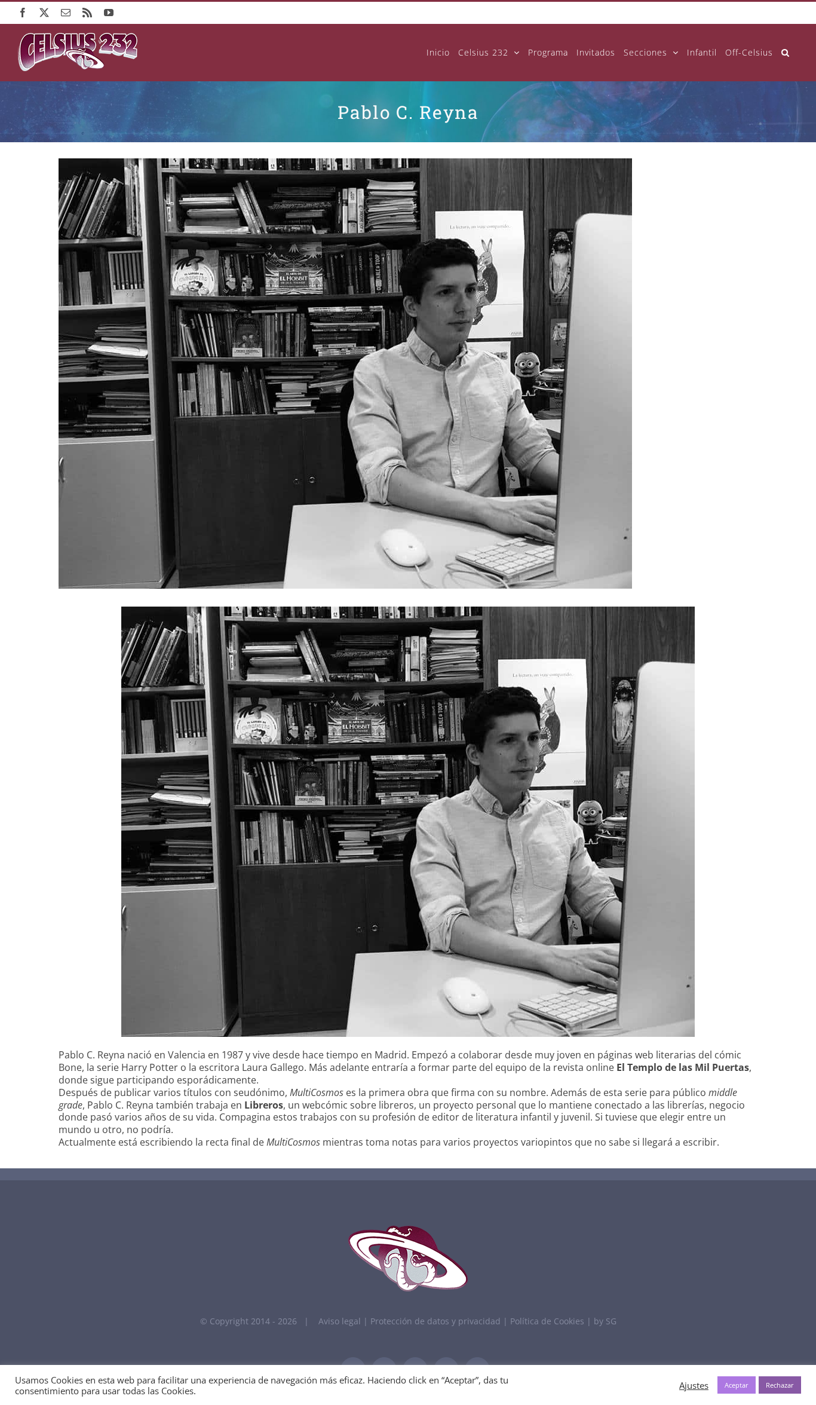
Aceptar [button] (736, 1384)
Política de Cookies (548, 1321)
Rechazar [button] (780, 1384)
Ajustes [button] (693, 1385)
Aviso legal (339, 1321)
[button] (785, 52)
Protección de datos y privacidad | (440, 1321)
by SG (605, 1321)
